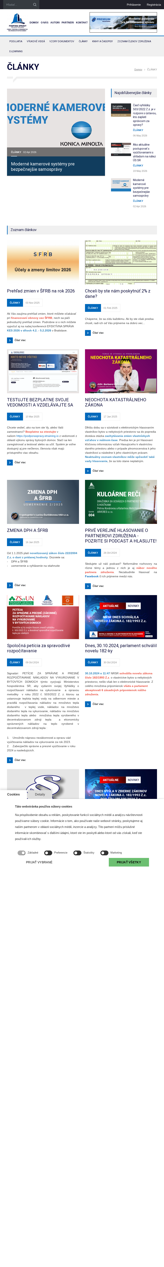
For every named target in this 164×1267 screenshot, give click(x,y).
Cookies (13, 794)
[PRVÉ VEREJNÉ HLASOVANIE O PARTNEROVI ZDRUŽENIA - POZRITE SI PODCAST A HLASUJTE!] (121, 502)
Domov (34, 22)
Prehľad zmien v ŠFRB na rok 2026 (41, 290)
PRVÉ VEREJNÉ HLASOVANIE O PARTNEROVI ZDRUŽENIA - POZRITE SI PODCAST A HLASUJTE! (121, 535)
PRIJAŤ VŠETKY (129, 862)
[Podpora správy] (17, 22)
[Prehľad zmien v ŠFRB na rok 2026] (43, 262)
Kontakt (82, 22)
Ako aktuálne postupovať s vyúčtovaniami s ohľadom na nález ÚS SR (144, 152)
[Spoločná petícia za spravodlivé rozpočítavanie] (43, 617)
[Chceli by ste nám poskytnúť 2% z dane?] (121, 262)
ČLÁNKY (16, 152)
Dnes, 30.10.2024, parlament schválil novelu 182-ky (121, 648)
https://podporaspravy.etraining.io (37, 435)
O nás (44, 22)
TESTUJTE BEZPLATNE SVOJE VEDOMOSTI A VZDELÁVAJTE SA (40, 402)
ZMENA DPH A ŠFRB (27, 530)
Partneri (68, 22)
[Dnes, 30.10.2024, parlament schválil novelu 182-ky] (121, 617)
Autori (55, 22)
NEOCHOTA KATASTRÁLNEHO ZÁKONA (115, 402)
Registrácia (154, 4)
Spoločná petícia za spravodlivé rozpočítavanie (38, 648)
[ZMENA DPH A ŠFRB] (43, 502)
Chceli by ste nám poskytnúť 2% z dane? (117, 293)
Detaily (40, 794)
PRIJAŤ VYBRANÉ (39, 862)
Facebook (92, 576)
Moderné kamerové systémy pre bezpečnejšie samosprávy (43, 166)
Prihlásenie (134, 4)
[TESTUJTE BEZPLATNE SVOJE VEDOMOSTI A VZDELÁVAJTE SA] (43, 371)
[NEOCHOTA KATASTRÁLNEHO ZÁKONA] (121, 371)
